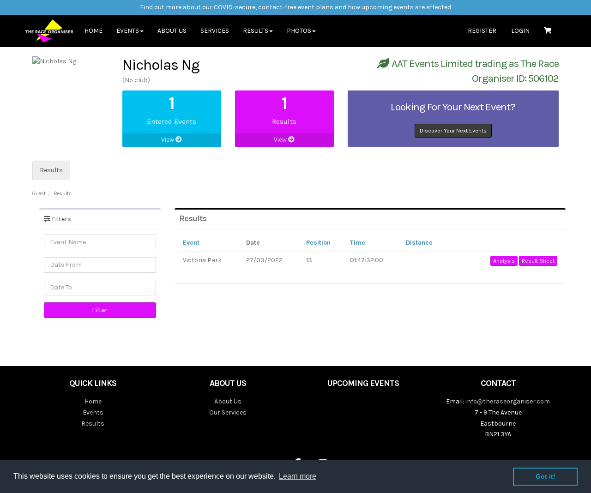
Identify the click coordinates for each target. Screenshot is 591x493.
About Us (172, 31)
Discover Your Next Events (453, 130)
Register (482, 31)
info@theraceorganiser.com (507, 401)
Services (214, 31)
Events (93, 412)
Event (191, 242)
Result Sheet (538, 261)
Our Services (228, 412)
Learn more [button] (297, 476)
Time (357, 242)
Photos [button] (299, 31)
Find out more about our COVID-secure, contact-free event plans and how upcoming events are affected (295, 7)
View (168, 140)
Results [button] (255, 31)
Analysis (504, 261)
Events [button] (127, 31)
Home (93, 31)
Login (520, 31)
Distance (419, 242)
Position (318, 242)
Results (51, 170)
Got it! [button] (545, 476)
